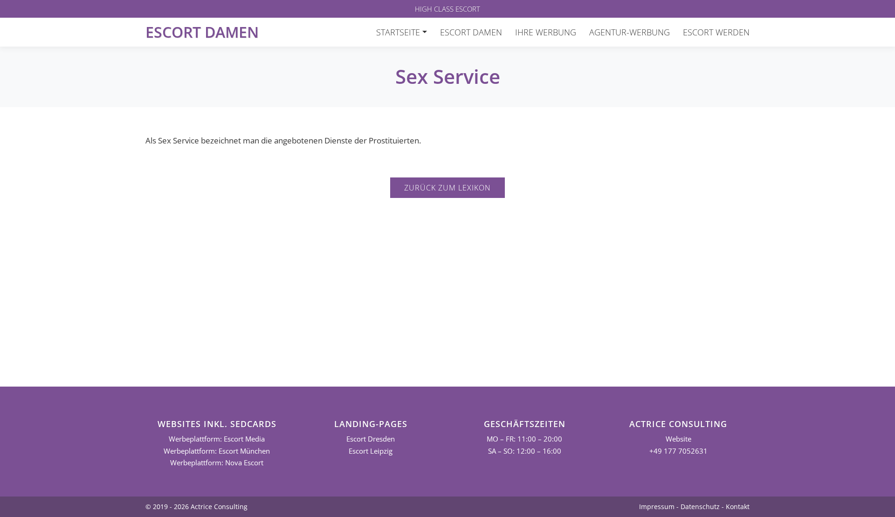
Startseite (398, 32)
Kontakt (738, 506)
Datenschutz (700, 506)
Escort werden (716, 32)
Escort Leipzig (370, 451)
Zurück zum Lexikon (447, 188)
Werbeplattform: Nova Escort (216, 462)
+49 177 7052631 (678, 451)
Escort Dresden (370, 438)
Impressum (657, 506)
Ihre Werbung (545, 32)
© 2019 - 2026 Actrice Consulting (196, 506)
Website (678, 438)
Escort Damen (202, 32)
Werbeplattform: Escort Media (217, 438)
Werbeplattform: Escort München (217, 451)
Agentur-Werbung (629, 32)
